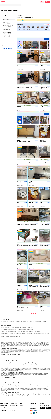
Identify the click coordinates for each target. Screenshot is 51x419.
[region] (33, 28)
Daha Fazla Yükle (33, 313)
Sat (48, 1)
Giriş (42, 1)
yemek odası (23, 362)
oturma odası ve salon (10, 349)
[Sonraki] (49, 28)
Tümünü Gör (47, 24)
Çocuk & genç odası (23, 368)
